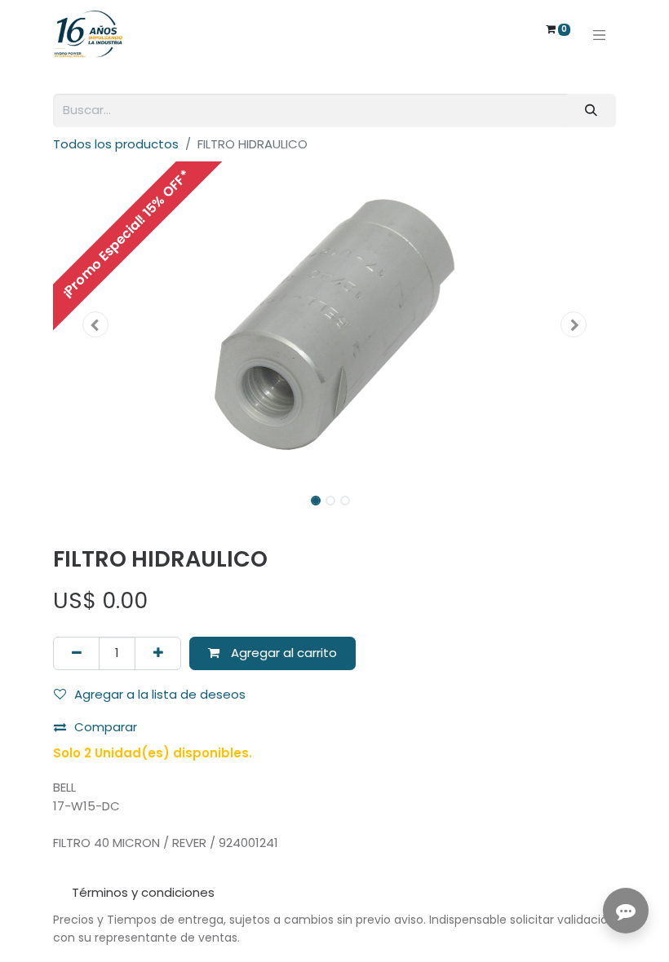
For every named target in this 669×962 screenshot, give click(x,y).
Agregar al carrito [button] (282, 652)
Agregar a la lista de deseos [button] (160, 694)
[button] (95, 324)
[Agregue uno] (158, 653)
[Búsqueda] (591, 110)
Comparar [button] (105, 726)
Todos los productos (116, 143)
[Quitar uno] (76, 653)
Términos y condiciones (143, 892)
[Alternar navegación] (600, 34)
